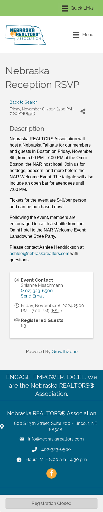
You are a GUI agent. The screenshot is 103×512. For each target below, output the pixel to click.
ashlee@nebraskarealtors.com (39, 253)
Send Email (32, 296)
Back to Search (24, 102)
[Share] (83, 111)
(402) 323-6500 (37, 290)
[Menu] (78, 8)
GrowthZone (64, 351)
